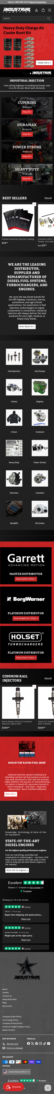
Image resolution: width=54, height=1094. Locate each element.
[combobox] (27, 18)
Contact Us (7, 996)
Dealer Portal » (8, 1030)
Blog (4, 1003)
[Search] (49, 18)
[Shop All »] (27, 107)
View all (48, 198)
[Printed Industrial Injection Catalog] (18, 224)
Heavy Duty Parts (9, 999)
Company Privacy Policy (12, 1023)
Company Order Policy (11, 1017)
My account (7, 1006)
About (5, 989)
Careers (5, 992)
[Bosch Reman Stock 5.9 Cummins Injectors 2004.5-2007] (18, 708)
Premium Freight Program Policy (16, 1027)
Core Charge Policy (10, 1020)
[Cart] (43, 10)
